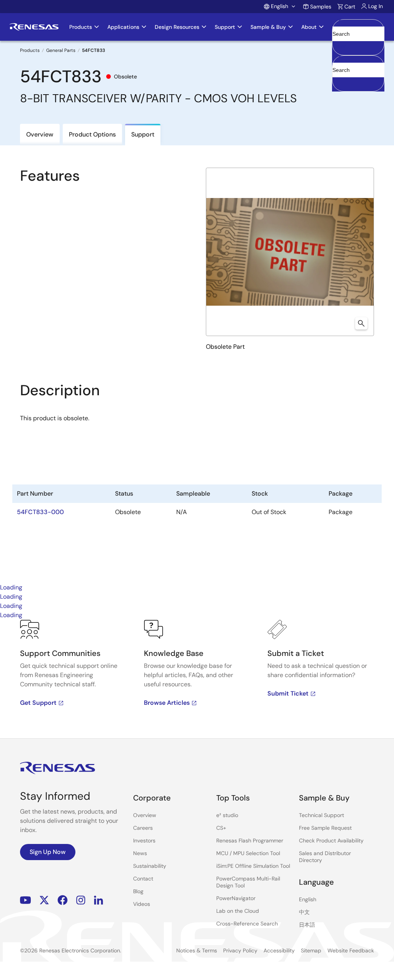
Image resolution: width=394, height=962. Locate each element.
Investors (144, 840)
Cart (349, 6)
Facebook (62, 900)
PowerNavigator (235, 898)
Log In (375, 6)
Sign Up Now (48, 852)
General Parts (60, 50)
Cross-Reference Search (247, 923)
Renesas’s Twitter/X (44, 900)
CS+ (221, 827)
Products (30, 50)
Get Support (38, 703)
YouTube (25, 900)
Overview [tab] (39, 134)
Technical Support (321, 815)
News (140, 853)
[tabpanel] (197, 679)
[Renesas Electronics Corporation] (34, 27)
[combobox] (358, 73)
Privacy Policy (240, 950)
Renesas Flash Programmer (249, 840)
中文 (304, 912)
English (307, 899)
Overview (144, 815)
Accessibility (279, 950)
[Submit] (340, 59)
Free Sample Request (325, 827)
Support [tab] (142, 134)
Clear (339, 45)
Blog (138, 891)
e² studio (227, 815)
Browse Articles (167, 703)
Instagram (80, 900)
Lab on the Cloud (237, 910)
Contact (143, 878)
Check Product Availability (331, 840)
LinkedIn (98, 900)
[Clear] (339, 81)
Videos (141, 903)
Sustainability (149, 865)
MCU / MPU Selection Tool (248, 853)
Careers (143, 827)
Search (358, 27)
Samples (320, 6)
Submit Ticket (288, 693)
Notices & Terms (196, 950)
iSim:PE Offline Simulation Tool (253, 865)
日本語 (307, 924)
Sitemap (311, 950)
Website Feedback (350, 950)
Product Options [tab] (92, 134)
